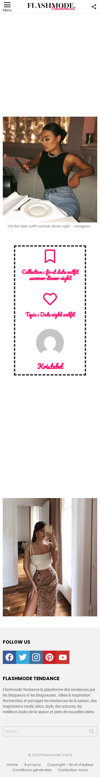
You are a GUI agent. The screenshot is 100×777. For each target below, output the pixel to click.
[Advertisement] (50, 63)
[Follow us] (94, 6)
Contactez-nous (73, 770)
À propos (32, 765)
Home (12, 765)
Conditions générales (32, 770)
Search (91, 732)
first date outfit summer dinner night (53, 274)
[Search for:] (50, 731)
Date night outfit (57, 314)
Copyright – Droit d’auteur (70, 765)
